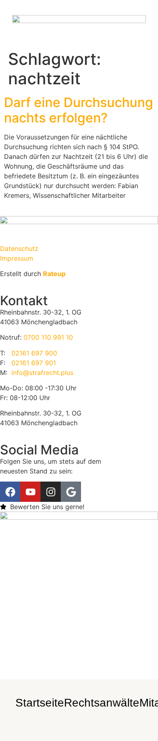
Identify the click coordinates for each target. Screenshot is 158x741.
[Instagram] (72, 34)
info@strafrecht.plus (42, 372)
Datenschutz (19, 248)
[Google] (85, 34)
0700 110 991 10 (48, 337)
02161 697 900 (34, 353)
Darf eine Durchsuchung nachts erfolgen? (78, 110)
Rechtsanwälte (101, 702)
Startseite (39, 702)
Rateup (54, 274)
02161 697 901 (33, 363)
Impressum (16, 258)
